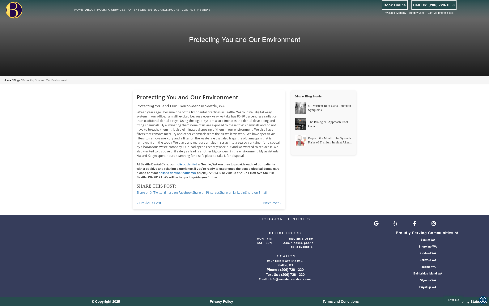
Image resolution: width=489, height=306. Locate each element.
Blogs (16, 80)
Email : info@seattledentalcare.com (285, 279)
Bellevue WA (427, 260)
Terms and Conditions (341, 301)
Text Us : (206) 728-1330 (285, 274)
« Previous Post (149, 203)
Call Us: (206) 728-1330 (434, 4)
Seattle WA (428, 239)
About (90, 9)
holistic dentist (187, 164)
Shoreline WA (428, 246)
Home (78, 9)
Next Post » (272, 203)
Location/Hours (167, 9)
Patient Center (140, 9)
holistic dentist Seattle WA (177, 173)
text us (453, 300)
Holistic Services (111, 9)
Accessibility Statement (468, 301)
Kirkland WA (427, 253)
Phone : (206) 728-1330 (285, 269)
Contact (188, 9)
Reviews (203, 9)
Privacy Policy (221, 301)
